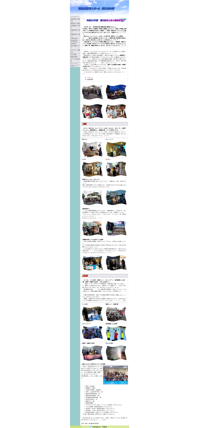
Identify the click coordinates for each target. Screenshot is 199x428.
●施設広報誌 (74, 56)
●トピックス (74, 63)
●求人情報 (73, 54)
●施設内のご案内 (75, 23)
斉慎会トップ (74, 66)
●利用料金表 (74, 41)
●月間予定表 (74, 38)
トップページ (74, 16)
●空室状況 (73, 43)
